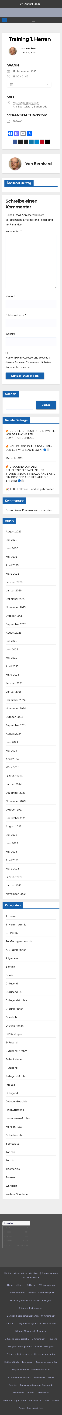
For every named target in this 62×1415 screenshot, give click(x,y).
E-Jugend (12, 1042)
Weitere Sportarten (17, 1194)
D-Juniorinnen (15, 1025)
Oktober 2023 (14, 809)
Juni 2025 (12, 649)
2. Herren (12, 933)
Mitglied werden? (20, 1369)
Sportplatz (12, 1143)
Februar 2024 (14, 775)
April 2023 (12, 860)
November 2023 (16, 801)
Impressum (27, 1362)
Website (10, 333)
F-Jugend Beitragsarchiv (20, 1346)
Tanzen (10, 1152)
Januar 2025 (13, 691)
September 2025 (16, 624)
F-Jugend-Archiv (16, 1076)
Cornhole (11, 1017)
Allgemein (12, 958)
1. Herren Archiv (16, 924)
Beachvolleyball (46, 1292)
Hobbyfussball (15, 1109)
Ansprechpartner (16, 1292)
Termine (13, 1385)
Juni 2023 (12, 843)
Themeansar (33, 1277)
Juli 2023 (11, 834)
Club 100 (9, 1323)
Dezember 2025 (15, 599)
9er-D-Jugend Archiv (19, 941)
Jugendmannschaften (47, 1362)
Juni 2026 (12, 548)
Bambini (10, 966)
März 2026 (12, 573)
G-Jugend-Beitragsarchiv (19, 1354)
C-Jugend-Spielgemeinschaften (23, 1316)
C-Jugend (12, 983)
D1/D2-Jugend (14, 1034)
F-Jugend (12, 1067)
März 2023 (12, 868)
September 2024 (16, 725)
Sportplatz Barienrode (26, 103)
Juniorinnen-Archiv (18, 1118)
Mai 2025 (11, 657)
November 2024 (16, 708)
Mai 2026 (11, 556)
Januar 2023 (13, 885)
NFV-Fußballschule (40, 1369)
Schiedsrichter (15, 1135)
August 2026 (13, 531)
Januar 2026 (14, 590)
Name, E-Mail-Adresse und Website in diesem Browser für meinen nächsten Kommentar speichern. (28, 362)
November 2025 (16, 607)
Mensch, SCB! (14, 458)
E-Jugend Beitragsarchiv (17, 1339)
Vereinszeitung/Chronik (14, 1400)
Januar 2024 (14, 784)
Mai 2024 (11, 750)
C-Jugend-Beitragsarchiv (31, 1308)
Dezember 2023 (15, 792)
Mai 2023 (11, 851)
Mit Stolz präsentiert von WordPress (22, 1273)
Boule (9, 975)
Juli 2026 (11, 540)
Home (10, 1285)
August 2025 (13, 632)
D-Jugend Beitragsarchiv (28, 1323)
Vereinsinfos (43, 1392)
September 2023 (16, 818)
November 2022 (16, 893)
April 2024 (12, 759)
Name (10, 296)
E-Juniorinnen (14, 1059)
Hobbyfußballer (12, 1362)
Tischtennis (13, 1168)
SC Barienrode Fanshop (19, 1377)
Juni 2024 (12, 742)
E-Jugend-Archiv (16, 1051)
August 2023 (13, 826)
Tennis (10, 1160)
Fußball (17, 121)
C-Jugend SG (14, 992)
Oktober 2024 (14, 716)
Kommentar (14, 231)
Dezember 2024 (16, 700)
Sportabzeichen (35, 1408)
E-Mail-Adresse (16, 315)
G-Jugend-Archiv (16, 1101)
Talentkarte (39, 1377)
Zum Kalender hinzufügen (30, 84)
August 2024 (14, 733)
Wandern (11, 1185)
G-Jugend (12, 1093)
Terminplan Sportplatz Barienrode (36, 1385)
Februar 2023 (14, 877)
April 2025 (12, 666)
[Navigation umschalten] (33, 20)
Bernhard (31, 48)
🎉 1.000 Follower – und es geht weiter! (30, 489)
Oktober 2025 (14, 615)
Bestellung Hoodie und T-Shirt (25, 1300)
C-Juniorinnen (15, 1008)
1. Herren (11, 916)
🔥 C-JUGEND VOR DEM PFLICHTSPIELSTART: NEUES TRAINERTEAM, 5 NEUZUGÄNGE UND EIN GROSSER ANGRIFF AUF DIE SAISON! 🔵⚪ (30, 473)
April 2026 (12, 565)
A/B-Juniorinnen (16, 949)
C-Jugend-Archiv (16, 1000)
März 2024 (12, 767)
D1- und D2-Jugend (25, 1331)
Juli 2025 (11, 641)
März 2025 (12, 674)
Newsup (54, 1273)
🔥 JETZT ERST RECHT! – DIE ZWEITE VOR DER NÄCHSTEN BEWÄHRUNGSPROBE (30, 434)
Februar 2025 (14, 683)
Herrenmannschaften (44, 1354)
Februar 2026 (14, 582)
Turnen (10, 1177)
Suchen (10, 394)
